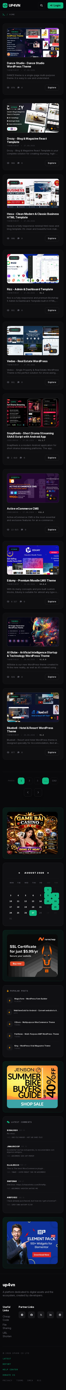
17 (10, 907)
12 (25, 901)
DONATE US (9, 1375)
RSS (39, 1380)
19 (25, 907)
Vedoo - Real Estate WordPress (27, 361)
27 (33, 913)
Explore (52, 87)
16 (55, 901)
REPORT (7, 1364)
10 (10, 901)
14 (40, 901)
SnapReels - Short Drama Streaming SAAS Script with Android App (30, 435)
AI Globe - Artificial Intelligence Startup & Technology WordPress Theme (32, 654)
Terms (19, 1380)
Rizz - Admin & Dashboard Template (30, 289)
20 (33, 907)
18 (18, 907)
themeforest (13, 70)
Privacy (7, 1380)
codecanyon (12, 440)
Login (57, 5)
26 (25, 913)
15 (48, 901)
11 (18, 901)
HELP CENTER (10, 1369)
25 (18, 913)
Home (12, 14)
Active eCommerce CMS (23, 508)
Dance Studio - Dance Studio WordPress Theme (25, 64)
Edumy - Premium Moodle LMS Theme (31, 580)
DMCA (30, 1380)
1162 (54, 781)
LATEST (7, 1358)
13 (33, 901)
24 (10, 913)
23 (55, 907)
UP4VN (14, 5)
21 (40, 907)
